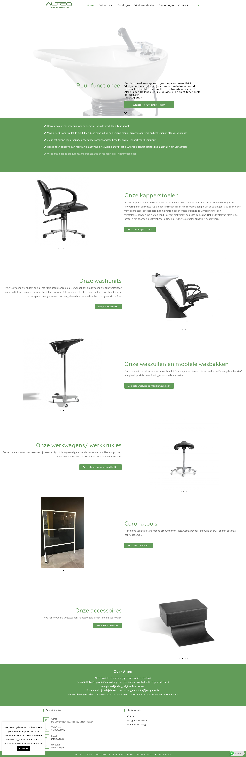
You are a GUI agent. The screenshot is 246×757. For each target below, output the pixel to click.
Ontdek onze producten (149, 105)
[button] (58, 248)
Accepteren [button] (23, 748)
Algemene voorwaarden (159, 754)
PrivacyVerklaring (136, 754)
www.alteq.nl (57, 747)
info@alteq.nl (58, 738)
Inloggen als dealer (137, 720)
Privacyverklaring (136, 724)
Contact (131, 716)
